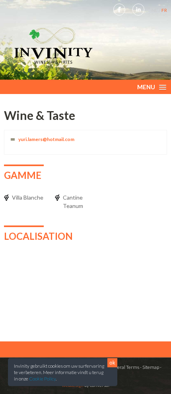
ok (112, 362)
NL (155, 10)
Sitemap (150, 367)
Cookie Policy (42, 379)
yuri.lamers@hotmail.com (46, 139)
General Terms (123, 367)
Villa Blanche (27, 197)
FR (164, 10)
